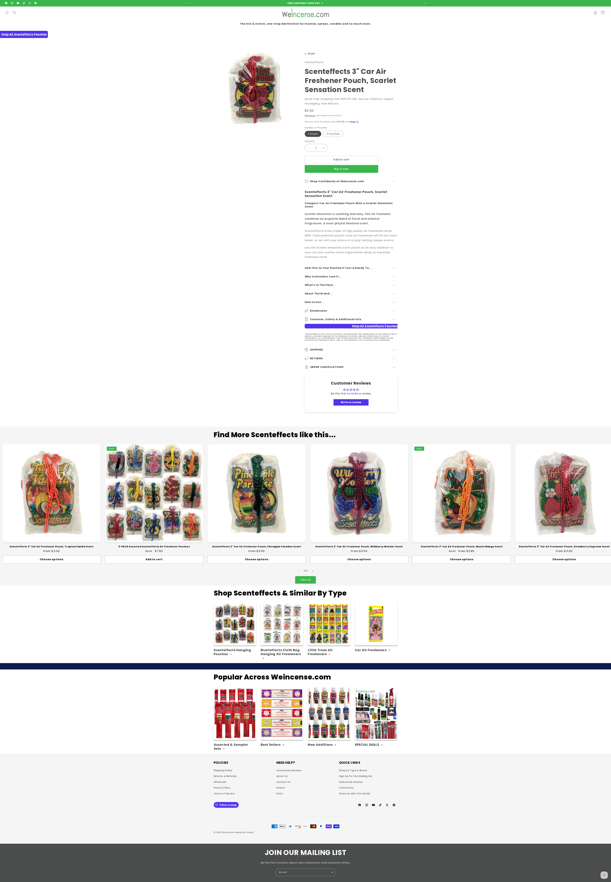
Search (280, 787)
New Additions (320, 745)
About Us (282, 776)
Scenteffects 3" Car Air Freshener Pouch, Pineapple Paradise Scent (256, 546)
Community (346, 787)
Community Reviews (289, 770)
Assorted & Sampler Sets (231, 747)
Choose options (51, 559)
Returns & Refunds (225, 776)
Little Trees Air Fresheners (320, 652)
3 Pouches (333, 133)
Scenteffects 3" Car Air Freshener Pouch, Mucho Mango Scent (461, 546)
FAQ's (279, 793)
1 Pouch (313, 133)
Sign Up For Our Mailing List (355, 776)
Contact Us (283, 782)
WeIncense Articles (350, 782)
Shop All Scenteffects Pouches (24, 34)
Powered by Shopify (244, 832)
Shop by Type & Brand (353, 770)
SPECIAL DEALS (367, 745)
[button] (7, 12)
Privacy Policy (222, 787)
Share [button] (311, 53)
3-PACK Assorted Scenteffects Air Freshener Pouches (154, 546)
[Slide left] (298, 571)
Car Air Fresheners (371, 650)
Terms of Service (224, 793)
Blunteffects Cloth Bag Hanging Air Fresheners (281, 652)
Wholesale (220, 782)
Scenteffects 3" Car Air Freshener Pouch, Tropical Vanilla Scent (52, 546)
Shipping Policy (223, 770)
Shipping (310, 115)
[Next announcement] (424, 3)
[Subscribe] (331, 872)
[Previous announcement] (186, 3)
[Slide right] (312, 571)
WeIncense (228, 832)
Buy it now (341, 169)
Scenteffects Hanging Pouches (232, 652)
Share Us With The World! (354, 793)
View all (305, 580)
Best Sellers (271, 745)
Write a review (351, 402)
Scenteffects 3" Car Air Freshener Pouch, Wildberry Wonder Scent (359, 546)
